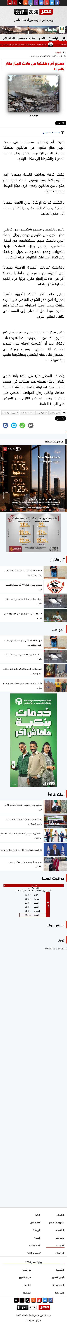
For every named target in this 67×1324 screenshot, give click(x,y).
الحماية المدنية (26, 413)
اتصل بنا (26, 1292)
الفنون (37, 1237)
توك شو (60, 1237)
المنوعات (60, 1252)
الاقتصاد (60, 1230)
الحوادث (58, 52)
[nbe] (33, 30)
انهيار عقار (54, 413)
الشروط (27, 1285)
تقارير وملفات (34, 1252)
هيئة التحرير (25, 1277)
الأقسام (60, 1214)
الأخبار (42, 37)
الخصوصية (59, 1285)
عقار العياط (41, 413)
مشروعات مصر (26, 37)
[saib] (33, 478)
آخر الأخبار (57, 559)
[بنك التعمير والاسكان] (33, 740)
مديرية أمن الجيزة (9, 413)
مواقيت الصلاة (53, 877)
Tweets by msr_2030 (55, 948)
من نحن (27, 1269)
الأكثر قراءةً (56, 793)
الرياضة (37, 1230)
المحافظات (35, 1245)
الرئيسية (54, 37)
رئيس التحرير (58, 1277)
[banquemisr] (33, 533)
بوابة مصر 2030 (33, 1262)
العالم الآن (9, 37)
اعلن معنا (60, 1292)
